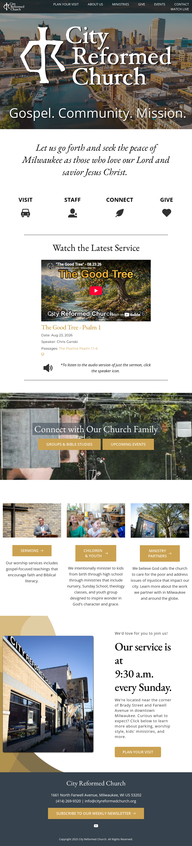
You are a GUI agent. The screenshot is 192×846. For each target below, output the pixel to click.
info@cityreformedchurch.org (110, 801)
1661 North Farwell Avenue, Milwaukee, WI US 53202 (96, 795)
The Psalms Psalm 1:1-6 (78, 348)
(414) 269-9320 (68, 801)
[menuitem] (66, 4)
